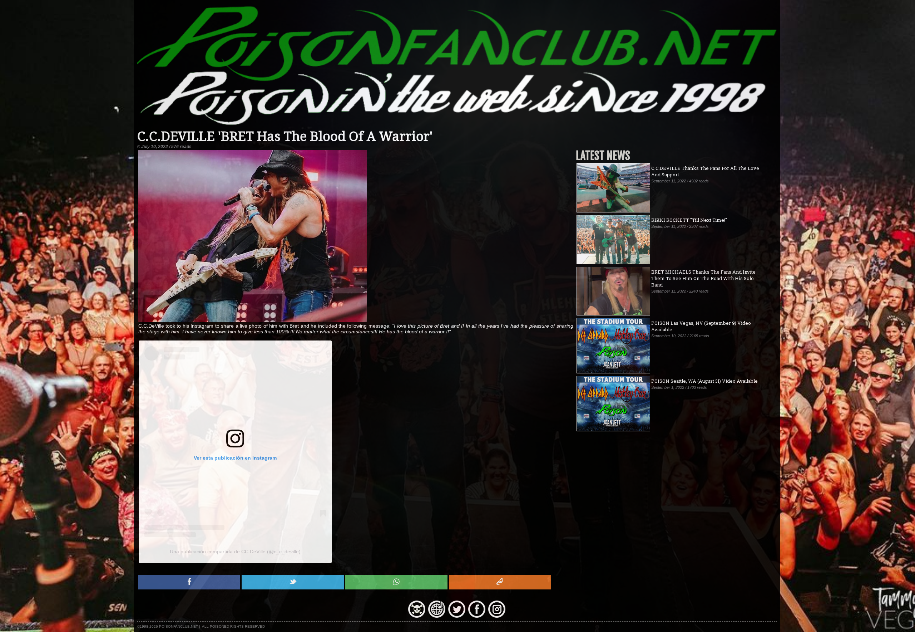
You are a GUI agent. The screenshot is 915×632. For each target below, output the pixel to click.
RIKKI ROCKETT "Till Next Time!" (689, 220)
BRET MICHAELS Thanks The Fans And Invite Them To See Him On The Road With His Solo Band (703, 278)
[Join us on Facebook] (476, 616)
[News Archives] (416, 616)
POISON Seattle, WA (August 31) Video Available (704, 381)
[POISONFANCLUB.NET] (457, 126)
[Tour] (436, 616)
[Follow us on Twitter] (456, 616)
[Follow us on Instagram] (496, 616)
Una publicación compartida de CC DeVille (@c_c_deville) (235, 551)
